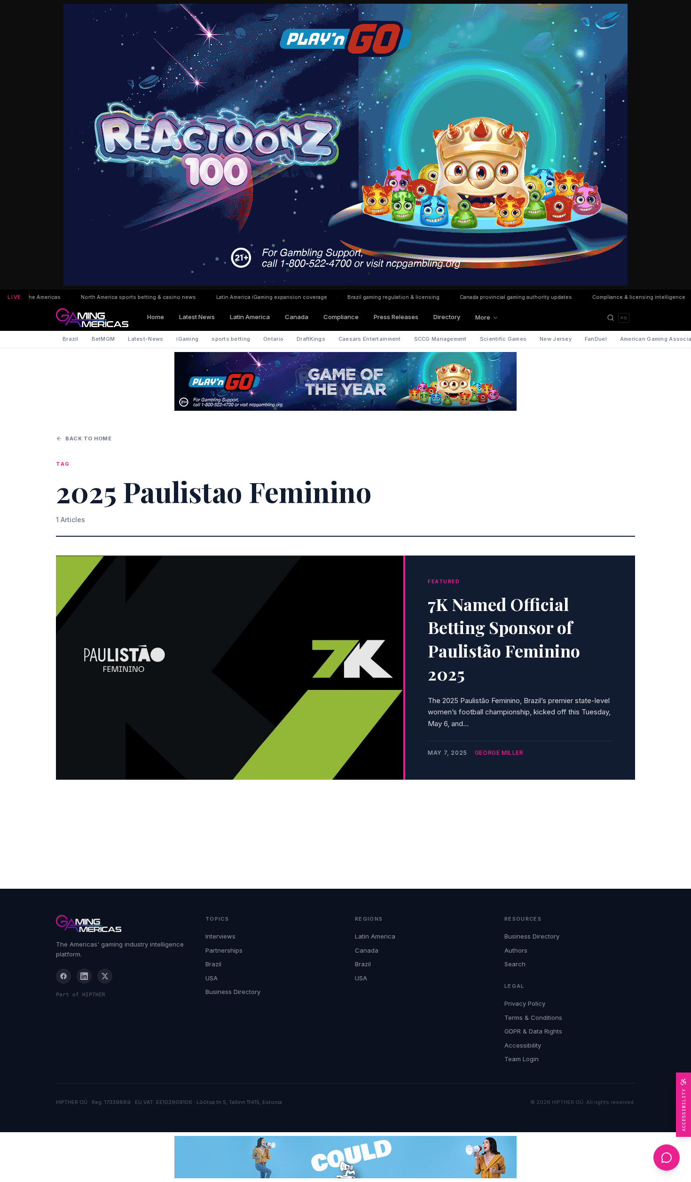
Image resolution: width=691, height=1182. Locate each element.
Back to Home (88, 438)
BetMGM (103, 339)
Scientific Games (503, 339)
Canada (296, 317)
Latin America (250, 317)
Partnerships (224, 950)
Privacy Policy (524, 1003)
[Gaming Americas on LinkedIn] (84, 976)
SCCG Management (440, 339)
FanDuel (596, 339)
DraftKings (311, 339)
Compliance (341, 317)
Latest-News (145, 339)
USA (211, 978)
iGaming (187, 339)
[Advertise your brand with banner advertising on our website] (345, 1157)
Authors (515, 950)
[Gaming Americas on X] (104, 976)
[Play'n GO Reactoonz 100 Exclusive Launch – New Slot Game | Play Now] (345, 381)
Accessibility (522, 1045)
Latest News (197, 317)
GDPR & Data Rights (533, 1031)
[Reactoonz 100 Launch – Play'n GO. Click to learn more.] (345, 145)
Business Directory (232, 991)
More (482, 317)
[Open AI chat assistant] (666, 1157)
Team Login (521, 1059)
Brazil (71, 339)
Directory (446, 317)
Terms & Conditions (533, 1017)
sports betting (231, 339)
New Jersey (556, 339)
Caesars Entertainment (369, 339)
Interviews (220, 936)
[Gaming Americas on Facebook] (63, 976)
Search (515, 964)
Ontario (273, 339)
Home (155, 317)
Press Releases (396, 317)
